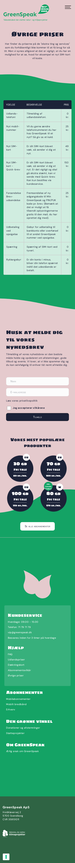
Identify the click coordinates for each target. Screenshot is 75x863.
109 (53, 476)
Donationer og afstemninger (23, 727)
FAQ (10, 654)
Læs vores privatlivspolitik (22, 400)
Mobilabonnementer (18, 699)
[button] (37, 417)
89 (20, 476)
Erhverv (10, 709)
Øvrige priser (16, 675)
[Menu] (67, 7)
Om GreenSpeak (25, 744)
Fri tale (20, 469)
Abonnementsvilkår (19, 670)
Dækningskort (16, 664)
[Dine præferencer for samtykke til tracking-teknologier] (6, 857)
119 (20, 506)
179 (53, 506)
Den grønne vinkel (29, 721)
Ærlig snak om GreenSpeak (22, 751)
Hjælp (16, 647)
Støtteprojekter (15, 733)
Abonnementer (24, 692)
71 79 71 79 (24, 627)
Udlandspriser (16, 659)
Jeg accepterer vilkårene (29, 407)
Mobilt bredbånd (16, 704)
